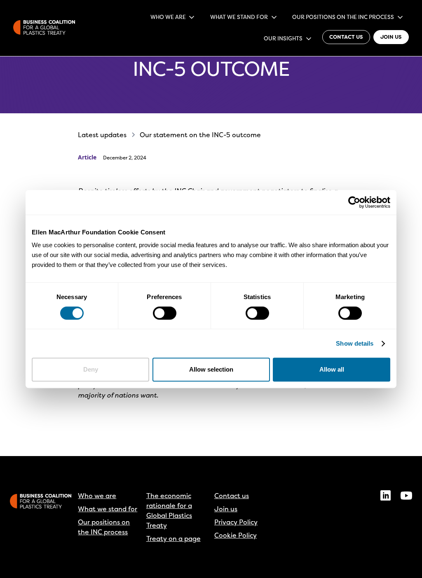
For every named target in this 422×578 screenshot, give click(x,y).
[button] (172, 17)
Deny (90, 369)
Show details (354, 343)
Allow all (331, 369)
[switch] (164, 313)
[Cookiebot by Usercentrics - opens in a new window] (354, 202)
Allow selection (211, 369)
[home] (44, 28)
